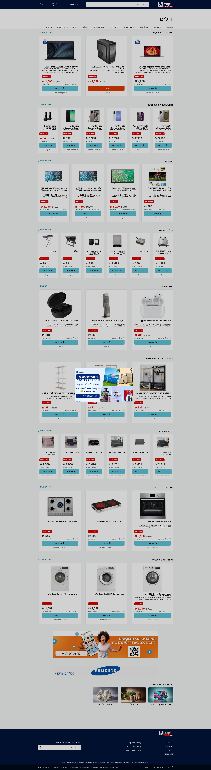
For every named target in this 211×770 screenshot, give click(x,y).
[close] (131, 369)
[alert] (105, 385)
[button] (131, 369)
